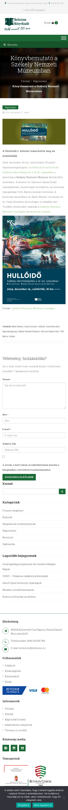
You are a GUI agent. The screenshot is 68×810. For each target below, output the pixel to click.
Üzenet (6, 379)
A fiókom (27, 10)
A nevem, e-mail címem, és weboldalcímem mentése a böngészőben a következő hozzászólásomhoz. (30, 467)
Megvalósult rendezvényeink (19, 524)
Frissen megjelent (12, 510)
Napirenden (40, 81)
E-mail (6, 429)
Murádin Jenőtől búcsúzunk (18, 589)
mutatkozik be (37, 167)
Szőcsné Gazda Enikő (50, 331)
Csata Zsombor (30, 326)
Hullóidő (41, 326)
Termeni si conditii (16, 730)
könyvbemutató (53, 326)
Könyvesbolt (12, 676)
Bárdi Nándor (17, 326)
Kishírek (7, 517)
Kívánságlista (39, 10)
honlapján (20, 211)
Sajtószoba (8, 544)
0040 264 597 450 (57, 3)
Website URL (9, 443)
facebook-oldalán (40, 211)
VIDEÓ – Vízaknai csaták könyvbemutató (25, 576)
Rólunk (9, 714)
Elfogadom (23, 805)
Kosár (47, 22)
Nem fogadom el (43, 805)
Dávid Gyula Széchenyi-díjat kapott (21, 583)
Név (5, 414)
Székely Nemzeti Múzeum (29, 331)
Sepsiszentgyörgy (9, 331)
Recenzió (7, 537)
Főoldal (25, 81)
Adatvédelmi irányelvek (18, 724)
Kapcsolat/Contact (15, 719)
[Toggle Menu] (63, 38)
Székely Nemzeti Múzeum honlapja (32, 308)
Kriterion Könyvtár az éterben (19, 596)
